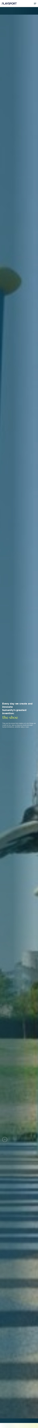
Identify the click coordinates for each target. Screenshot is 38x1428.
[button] (35, 4)
